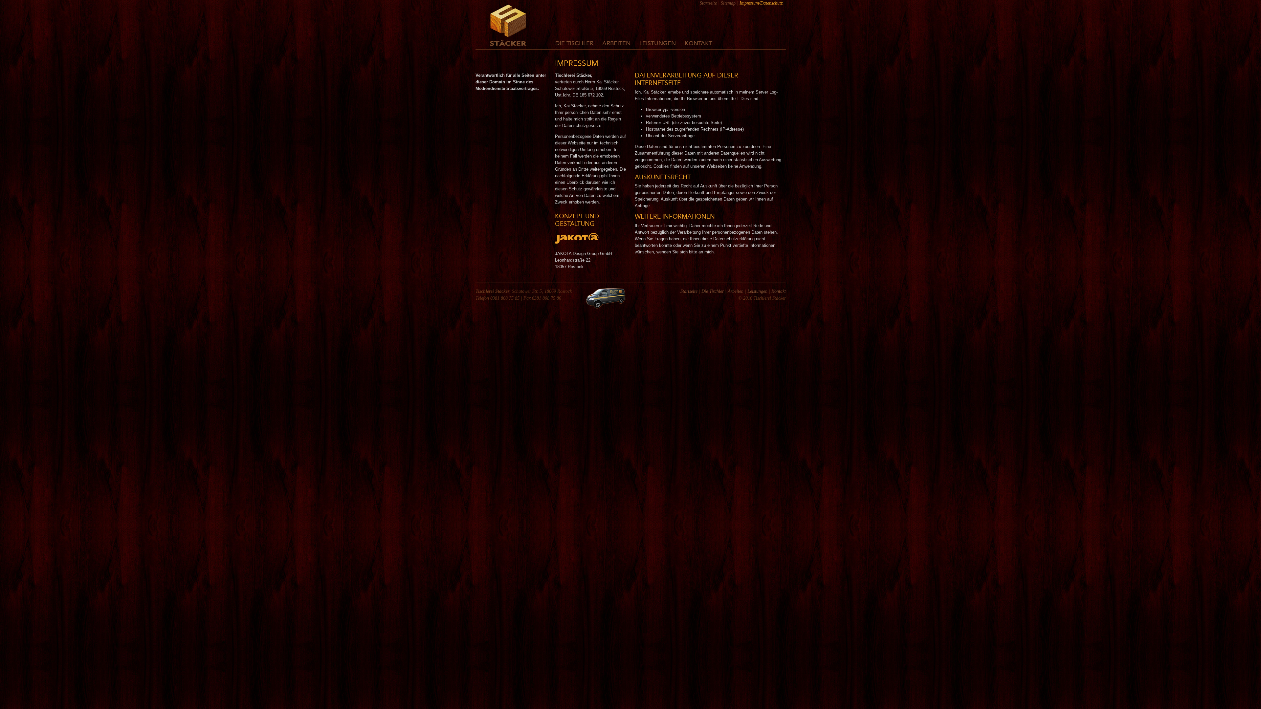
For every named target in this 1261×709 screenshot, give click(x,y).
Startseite (708, 3)
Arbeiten (616, 44)
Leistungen (657, 44)
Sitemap (728, 3)
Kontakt (698, 44)
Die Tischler (574, 44)
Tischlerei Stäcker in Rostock (508, 25)
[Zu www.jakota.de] (577, 242)
